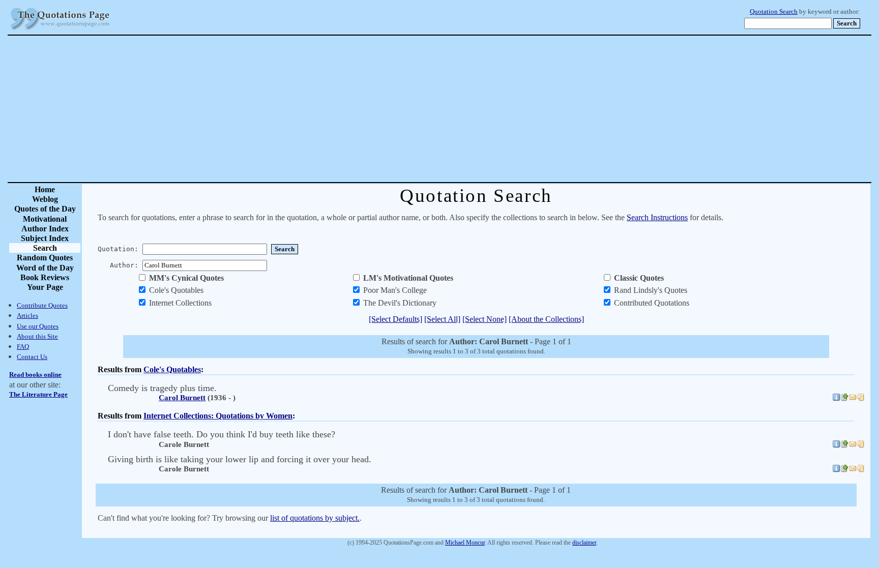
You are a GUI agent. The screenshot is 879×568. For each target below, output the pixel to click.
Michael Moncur (465, 542)
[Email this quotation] (852, 399)
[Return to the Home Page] (60, 30)
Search (45, 248)
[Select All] (442, 319)
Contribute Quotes (42, 305)
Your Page (45, 287)
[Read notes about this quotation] (861, 399)
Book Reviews (44, 277)
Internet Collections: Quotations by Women (217, 415)
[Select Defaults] (395, 319)
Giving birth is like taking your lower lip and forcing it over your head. (239, 459)
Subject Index (45, 238)
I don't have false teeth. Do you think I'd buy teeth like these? (221, 434)
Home (45, 189)
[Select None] (484, 319)
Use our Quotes (37, 326)
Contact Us (32, 357)
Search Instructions (657, 217)
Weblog (45, 199)
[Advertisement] (475, 109)
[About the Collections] (546, 319)
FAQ (23, 346)
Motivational (45, 219)
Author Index (45, 228)
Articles (27, 315)
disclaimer (584, 542)
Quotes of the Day (45, 208)
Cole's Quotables (172, 369)
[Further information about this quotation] (836, 399)
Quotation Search (774, 11)
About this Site (37, 336)
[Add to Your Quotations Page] (844, 399)
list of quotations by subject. (315, 518)
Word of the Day (45, 267)
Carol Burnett (182, 398)
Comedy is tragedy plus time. (162, 388)
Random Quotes (45, 257)
